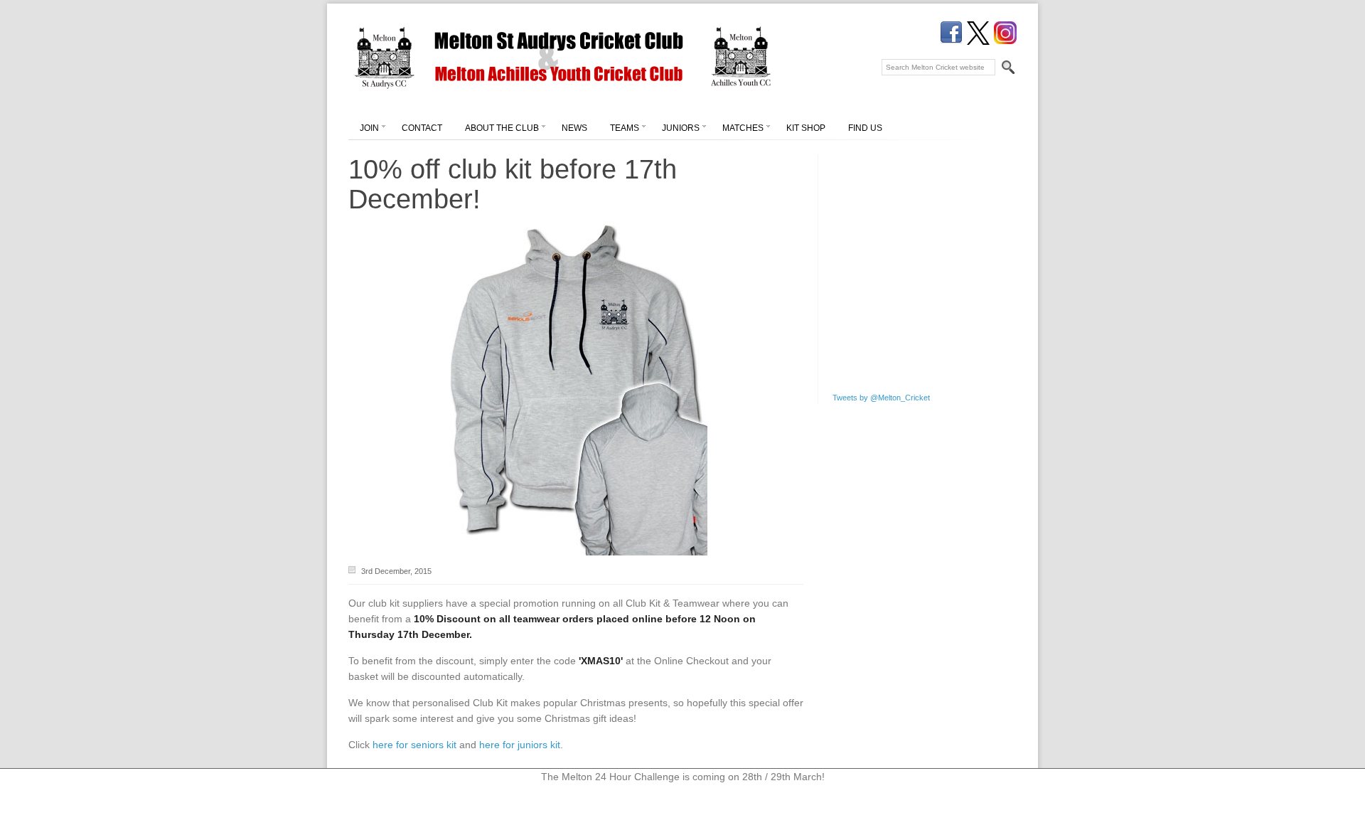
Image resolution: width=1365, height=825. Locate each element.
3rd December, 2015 (396, 571)
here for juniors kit (519, 744)
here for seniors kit (414, 744)
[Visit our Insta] (1005, 32)
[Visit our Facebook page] (951, 32)
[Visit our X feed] (978, 32)
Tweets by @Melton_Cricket (881, 397)
